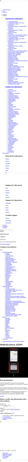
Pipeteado (10, 132)
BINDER (7, 318)
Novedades (5, 226)
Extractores (10, 33)
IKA (6, 329)
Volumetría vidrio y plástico (14, 67)
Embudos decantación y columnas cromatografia (15, 297)
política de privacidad (15, 409)
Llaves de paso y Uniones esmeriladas (16, 36)
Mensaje (2, 408)
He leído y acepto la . (11, 409)
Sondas (9, 103)
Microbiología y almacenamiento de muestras (18, 60)
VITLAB (7, 336)
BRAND (7, 320)
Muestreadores (11, 61)
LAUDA (7, 332)
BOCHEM (7, 319)
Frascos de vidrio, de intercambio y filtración (17, 34)
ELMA (7, 325)
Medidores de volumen (13, 58)
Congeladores (11, 127)
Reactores (10, 92)
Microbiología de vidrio (13, 59)
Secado (9, 133)
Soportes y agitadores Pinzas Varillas (16, 66)
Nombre (2, 403)
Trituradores (10, 101)
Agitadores (10, 89)
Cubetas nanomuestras (13, 95)
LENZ (6, 334)
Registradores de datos (13, 65)
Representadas (6, 153)
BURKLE (7, 321)
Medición (10, 129)
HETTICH (7, 330)
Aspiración (10, 121)
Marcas (4, 317)
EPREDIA (7, 326)
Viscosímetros (11, 136)
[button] (14, 249)
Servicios (5, 225)
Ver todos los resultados (5, 244)
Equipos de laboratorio (7, 252)
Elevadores (10, 28)
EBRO (6, 324)
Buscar (2, 231)
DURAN (7, 323)
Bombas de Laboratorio (13, 123)
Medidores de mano (12, 56)
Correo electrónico (4, 405)
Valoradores (10, 104)
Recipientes (10, 64)
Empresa (4, 14)
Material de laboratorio (7, 286)
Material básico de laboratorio (14, 53)
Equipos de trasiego (12, 32)
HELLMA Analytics (9, 328)
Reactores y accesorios (13, 63)
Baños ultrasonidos (12, 122)
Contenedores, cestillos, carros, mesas (16, 22)
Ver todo (7, 253)
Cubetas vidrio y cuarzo (13, 23)
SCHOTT (7, 335)
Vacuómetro (10, 134)
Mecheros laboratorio (12, 55)
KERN (6, 331)
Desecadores (11, 25)
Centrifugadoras (11, 126)
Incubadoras (10, 128)
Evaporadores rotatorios (13, 96)
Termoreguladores (12, 100)
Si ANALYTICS (9, 337)
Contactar (5, 227)
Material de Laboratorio (14, 18)
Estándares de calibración (13, 98)
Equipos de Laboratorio (13, 87)
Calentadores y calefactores (14, 93)
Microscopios (11, 131)
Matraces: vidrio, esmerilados (14, 54)
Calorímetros (11, 94)
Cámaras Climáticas (12, 125)
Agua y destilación (12, 90)
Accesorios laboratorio (13, 21)
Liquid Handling (11, 99)
